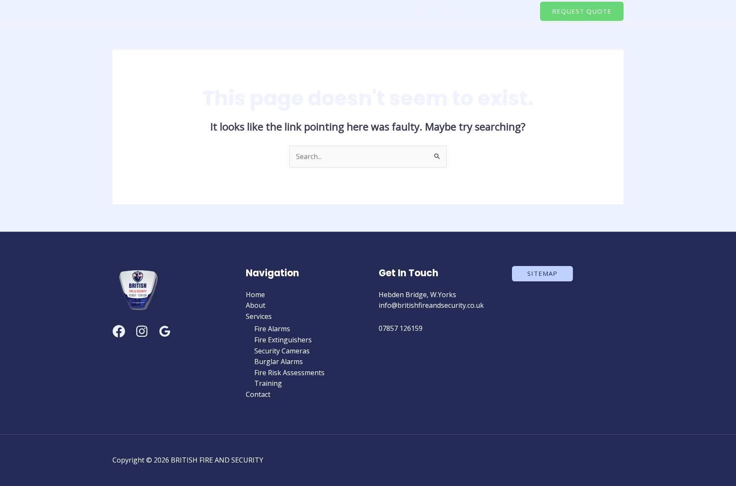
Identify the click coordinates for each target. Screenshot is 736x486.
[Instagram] (141, 331)
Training (268, 383)
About (410, 11)
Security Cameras (282, 351)
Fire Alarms (272, 328)
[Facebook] (118, 331)
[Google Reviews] (164, 331)
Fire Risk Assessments (289, 372)
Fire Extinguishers (283, 339)
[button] (472, 11)
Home (371, 11)
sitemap (542, 273)
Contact (508, 11)
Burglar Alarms (278, 361)
